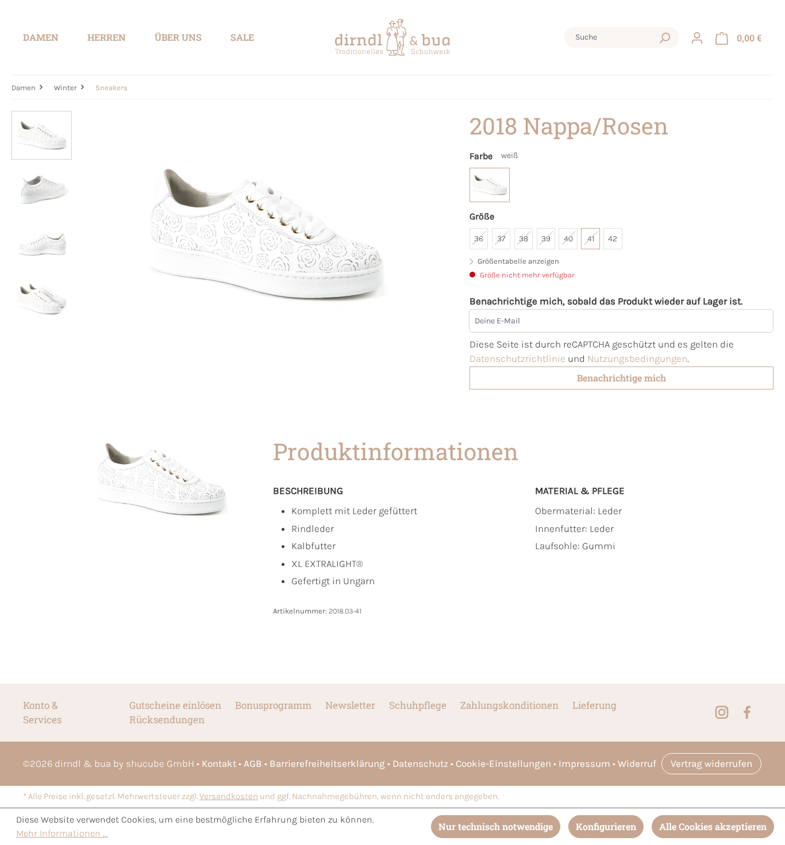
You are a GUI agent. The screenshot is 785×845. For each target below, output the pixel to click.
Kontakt (219, 763)
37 (501, 239)
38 (523, 239)
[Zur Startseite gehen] (392, 37)
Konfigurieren (606, 826)
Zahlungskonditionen (509, 705)
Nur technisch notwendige (495, 826)
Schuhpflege (418, 705)
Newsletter (350, 705)
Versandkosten (228, 796)
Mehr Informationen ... (62, 833)
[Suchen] (664, 37)
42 (612, 239)
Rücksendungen (167, 719)
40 (568, 239)
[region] (229, 234)
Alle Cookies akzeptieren (713, 826)
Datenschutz (420, 763)
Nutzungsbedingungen (637, 358)
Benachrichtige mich (621, 378)
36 (478, 239)
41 (590, 239)
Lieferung (594, 705)
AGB (253, 763)
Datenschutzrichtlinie (517, 358)
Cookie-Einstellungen (503, 763)
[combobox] (611, 37)
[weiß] (490, 185)
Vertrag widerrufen (711, 763)
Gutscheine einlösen (175, 705)
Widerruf (637, 763)
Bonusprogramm (273, 705)
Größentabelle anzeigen (517, 261)
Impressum (584, 763)
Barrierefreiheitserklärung (327, 763)
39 (546, 239)
